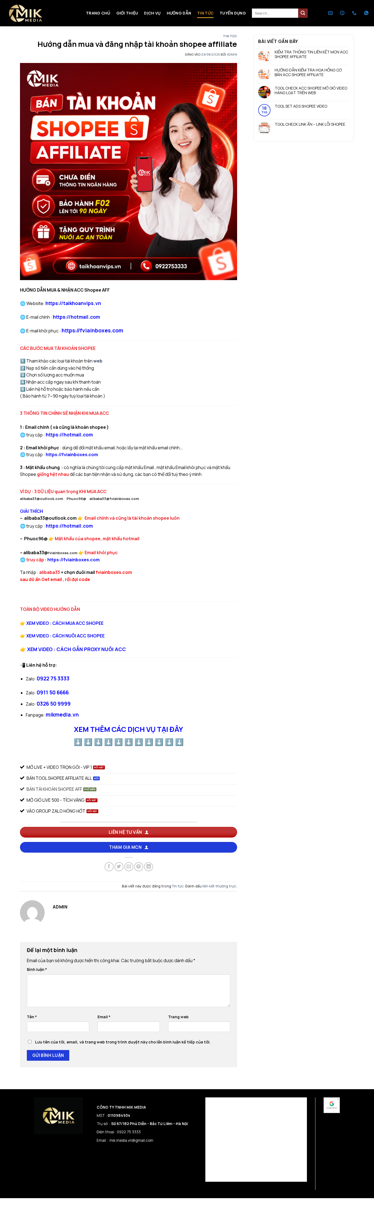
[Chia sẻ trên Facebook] (109, 866)
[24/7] (343, 13)
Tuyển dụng (233, 13)
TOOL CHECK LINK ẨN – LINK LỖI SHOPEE (310, 124)
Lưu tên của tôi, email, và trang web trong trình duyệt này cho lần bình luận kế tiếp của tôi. (123, 1042)
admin (232, 54)
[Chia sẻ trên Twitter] (118, 866)
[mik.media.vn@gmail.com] (331, 13)
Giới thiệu (127, 13)
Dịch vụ (152, 13)
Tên (32, 1016)
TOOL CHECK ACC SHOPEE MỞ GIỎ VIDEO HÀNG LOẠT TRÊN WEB (311, 90)
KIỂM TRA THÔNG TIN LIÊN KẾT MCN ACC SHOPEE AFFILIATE (311, 54)
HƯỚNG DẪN (179, 13)
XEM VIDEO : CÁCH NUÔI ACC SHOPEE (65, 636)
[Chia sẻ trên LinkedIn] (148, 866)
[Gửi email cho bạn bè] (128, 866)
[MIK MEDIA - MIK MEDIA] (41, 13)
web (97, 361)
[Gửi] (302, 13)
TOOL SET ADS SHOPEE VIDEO (301, 106)
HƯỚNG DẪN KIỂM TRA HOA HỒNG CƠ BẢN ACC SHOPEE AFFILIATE (308, 72)
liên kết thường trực (219, 886)
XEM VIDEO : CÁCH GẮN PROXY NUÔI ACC (76, 649)
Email (104, 1016)
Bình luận (37, 969)
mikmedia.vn (62, 714)
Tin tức (205, 13)
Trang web (178, 1016)
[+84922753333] (355, 13)
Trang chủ (98, 13)
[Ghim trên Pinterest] (138, 866)
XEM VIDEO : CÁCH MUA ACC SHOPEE (64, 623)
